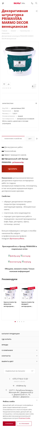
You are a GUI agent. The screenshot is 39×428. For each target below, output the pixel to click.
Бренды (5, 345)
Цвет (30, 138)
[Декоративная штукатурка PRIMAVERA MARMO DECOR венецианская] (19, 61)
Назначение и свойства (13, 138)
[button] (15, 321)
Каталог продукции (11, 334)
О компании (7, 350)
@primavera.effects (17, 238)
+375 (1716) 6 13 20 (20, 379)
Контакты (6, 356)
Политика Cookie (24, 418)
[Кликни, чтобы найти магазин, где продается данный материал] (12, 168)
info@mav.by (21, 386)
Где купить (6, 339)
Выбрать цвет (8, 361)
